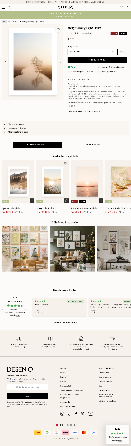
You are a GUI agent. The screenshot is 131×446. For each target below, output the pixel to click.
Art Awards (65, 402)
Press (62, 373)
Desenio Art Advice (107, 368)
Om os (63, 368)
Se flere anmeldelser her (65, 322)
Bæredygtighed (67, 386)
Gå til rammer (93, 144)
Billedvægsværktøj (37, 144)
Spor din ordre (105, 377)
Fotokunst (15, 22)
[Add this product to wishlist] (58, 29)
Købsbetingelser (106, 381)
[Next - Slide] (60, 62)
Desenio (73, 439)
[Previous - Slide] (5, 62)
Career (63, 381)
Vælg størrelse (74, 47)
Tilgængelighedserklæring (71, 390)
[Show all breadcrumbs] (4, 21)
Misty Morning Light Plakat (33, 22)
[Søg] (9, 8)
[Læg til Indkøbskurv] (32, 200)
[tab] (12, 99)
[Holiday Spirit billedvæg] (72, 249)
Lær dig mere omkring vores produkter (84, 111)
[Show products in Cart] (127, 8)
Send (27, 396)
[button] (122, 52)
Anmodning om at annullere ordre (106, 395)
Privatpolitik (25, 402)
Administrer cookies (107, 401)
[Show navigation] (4, 8)
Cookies (102, 386)
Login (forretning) (67, 406)
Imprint (63, 377)
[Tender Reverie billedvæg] (25, 249)
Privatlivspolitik (105, 390)
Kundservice (104, 373)
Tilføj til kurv (97, 60)
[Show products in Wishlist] (121, 8)
